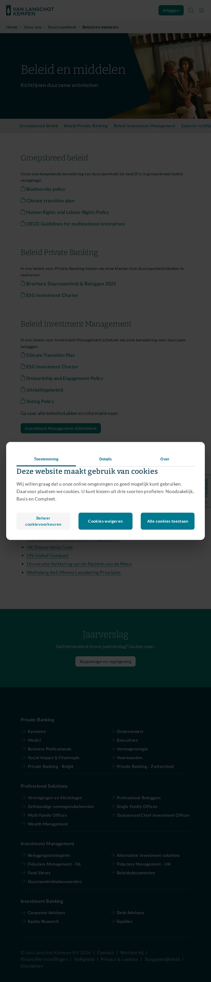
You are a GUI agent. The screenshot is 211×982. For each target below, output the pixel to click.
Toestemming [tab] (46, 459)
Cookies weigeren (105, 521)
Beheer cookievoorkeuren (43, 521)
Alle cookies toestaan (167, 521)
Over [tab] (164, 459)
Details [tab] (105, 459)
